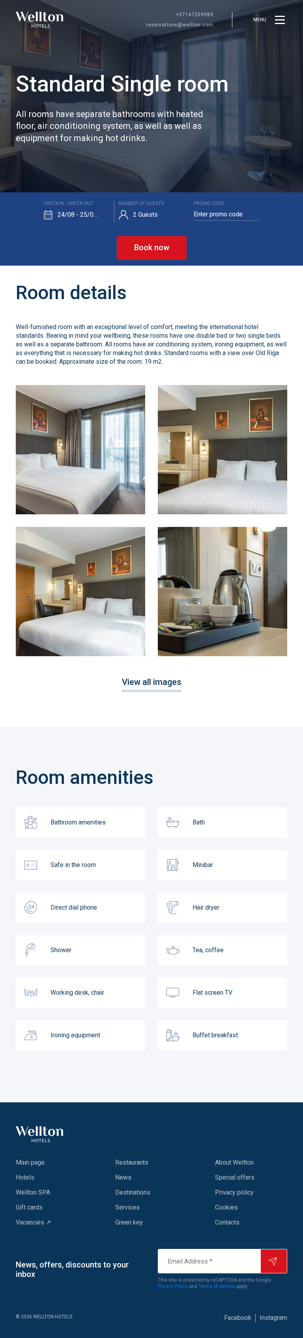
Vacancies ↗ (33, 1222)
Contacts (227, 1222)
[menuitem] (50, 1162)
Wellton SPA (33, 1192)
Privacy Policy (173, 1286)
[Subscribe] (274, 1261)
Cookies (226, 1207)
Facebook (237, 1317)
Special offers (234, 1177)
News (123, 1177)
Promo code (209, 203)
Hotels (25, 1177)
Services (127, 1207)
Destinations (132, 1192)
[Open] (80, 449)
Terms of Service (216, 1286)
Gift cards (29, 1207)
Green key (129, 1222)
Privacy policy (234, 1192)
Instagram (273, 1317)
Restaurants (131, 1162)
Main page (30, 1162)
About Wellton (234, 1162)
